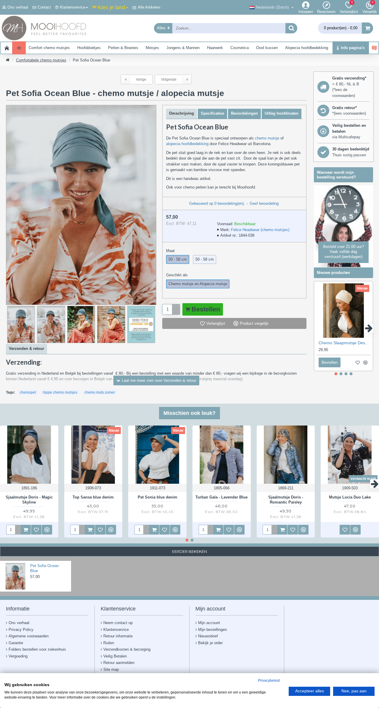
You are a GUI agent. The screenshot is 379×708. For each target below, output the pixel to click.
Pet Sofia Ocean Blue (44, 568)
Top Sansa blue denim (93, 497)
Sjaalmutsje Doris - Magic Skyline (29, 499)
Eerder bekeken (189, 551)
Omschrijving (181, 113)
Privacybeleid (269, 680)
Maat (170, 251)
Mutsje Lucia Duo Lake (350, 497)
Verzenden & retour (26, 348)
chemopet (28, 392)
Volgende (168, 79)
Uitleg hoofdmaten (281, 113)
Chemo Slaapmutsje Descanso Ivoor (345, 342)
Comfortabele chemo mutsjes (41, 60)
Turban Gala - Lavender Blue (221, 497)
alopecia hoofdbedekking (187, 144)
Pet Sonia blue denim (157, 497)
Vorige (141, 79)
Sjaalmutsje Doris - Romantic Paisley (285, 499)
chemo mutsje (267, 138)
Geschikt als (177, 275)
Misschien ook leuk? (189, 413)
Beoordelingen (244, 113)
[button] (318, 328)
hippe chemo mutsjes (60, 392)
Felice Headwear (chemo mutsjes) (260, 230)
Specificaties (212, 113)
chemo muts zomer (99, 392)
